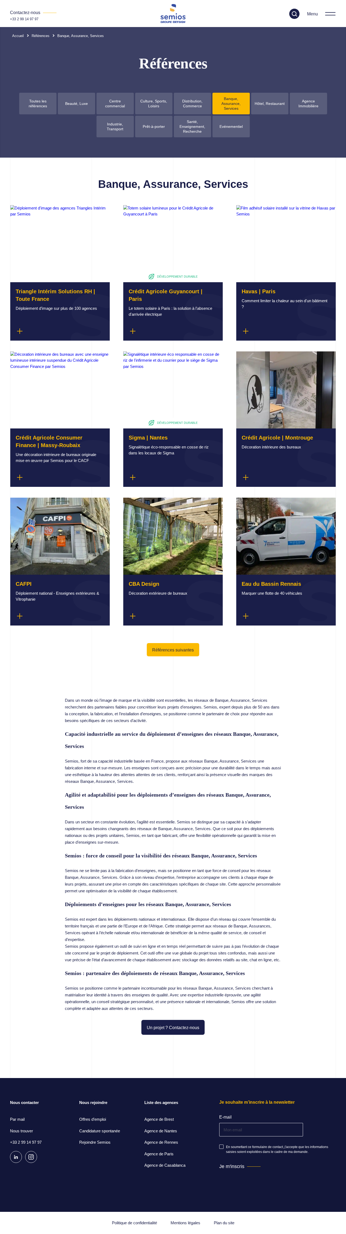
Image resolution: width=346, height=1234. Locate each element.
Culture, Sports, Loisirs (153, 103)
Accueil (18, 36)
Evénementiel (231, 126)
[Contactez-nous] (33, 12)
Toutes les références (38, 103)
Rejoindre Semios (95, 1142)
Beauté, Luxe (76, 103)
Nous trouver (21, 1131)
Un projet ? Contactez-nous (173, 1027)
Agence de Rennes (161, 1142)
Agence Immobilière (308, 103)
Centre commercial (115, 103)
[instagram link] (31, 1157)
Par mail (17, 1119)
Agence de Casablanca (164, 1165)
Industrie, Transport (115, 126)
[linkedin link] (16, 1157)
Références (40, 36)
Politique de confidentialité (134, 1222)
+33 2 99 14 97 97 (24, 19)
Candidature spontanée (99, 1131)
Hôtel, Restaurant (270, 103)
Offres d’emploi (92, 1119)
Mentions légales (185, 1222)
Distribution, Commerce (192, 103)
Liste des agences (161, 1102)
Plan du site (224, 1222)
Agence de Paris (159, 1154)
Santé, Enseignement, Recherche (192, 126)
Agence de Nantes (160, 1131)
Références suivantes (173, 650)
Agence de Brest (159, 1119)
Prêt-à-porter (154, 126)
